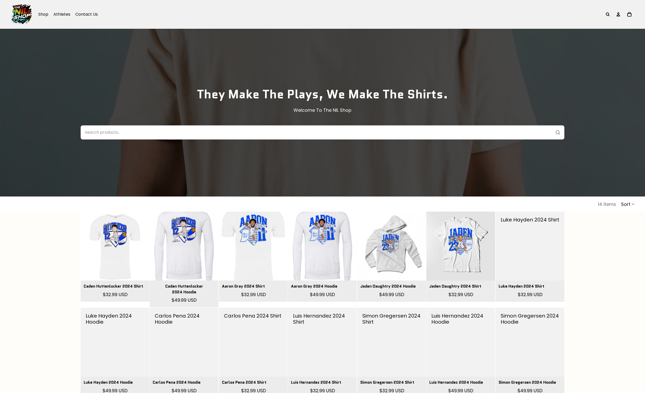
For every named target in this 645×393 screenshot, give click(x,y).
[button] (628, 204)
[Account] (618, 14)
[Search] (607, 14)
